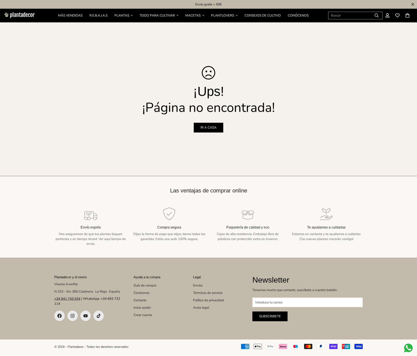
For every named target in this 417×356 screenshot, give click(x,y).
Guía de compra (145, 285)
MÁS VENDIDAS (70, 15)
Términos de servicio (207, 293)
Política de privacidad (208, 300)
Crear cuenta (143, 315)
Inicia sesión (142, 307)
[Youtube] (85, 316)
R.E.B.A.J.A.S (98, 15)
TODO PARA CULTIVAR (157, 15)
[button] (407, 15)
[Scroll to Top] (409, 332)
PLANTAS (121, 15)
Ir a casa (208, 127)
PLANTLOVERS (222, 15)
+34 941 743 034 (67, 298)
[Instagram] (72, 316)
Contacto (140, 300)
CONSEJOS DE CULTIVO (263, 15)
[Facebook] (59, 316)
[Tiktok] (98, 316)
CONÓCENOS (298, 15)
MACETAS (193, 15)
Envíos (198, 285)
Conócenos (141, 293)
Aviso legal (201, 307)
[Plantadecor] (19, 15)
